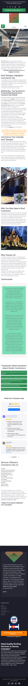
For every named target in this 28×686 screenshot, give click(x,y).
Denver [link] (6, 103)
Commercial (4, 608)
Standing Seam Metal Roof (7, 471)
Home (2, 605)
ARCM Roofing (7, 100)
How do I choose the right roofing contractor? (12, 389)
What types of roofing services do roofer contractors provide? (14, 372)
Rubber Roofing (4, 485)
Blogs (15, 499)
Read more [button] (8, 452)
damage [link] (11, 127)
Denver (8, 651)
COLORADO (12, 48)
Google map (10, 499)
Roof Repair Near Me (6, 473)
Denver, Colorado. (20, 574)
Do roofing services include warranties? (11, 385)
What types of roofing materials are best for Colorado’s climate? (12, 381)
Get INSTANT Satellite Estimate (13, 10)
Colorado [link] (12, 99)
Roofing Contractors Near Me (8, 470)
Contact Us (3, 610)
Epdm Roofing (4, 484)
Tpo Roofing (4, 479)
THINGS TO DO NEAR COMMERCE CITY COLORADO (12, 504)
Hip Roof (3, 468)
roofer (5, 575)
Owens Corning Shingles (7, 478)
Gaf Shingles (4, 476)
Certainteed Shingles (6, 481)
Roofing (7, 665)
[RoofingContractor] (14, 619)
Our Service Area (7, 588)
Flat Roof (3, 482)
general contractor (6, 657)
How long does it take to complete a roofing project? (14, 377)
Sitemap (3, 614)
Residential (3, 606)
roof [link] (23, 114)
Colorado (12, 651)
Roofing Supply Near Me (7, 474)
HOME (5, 48)
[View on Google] (4, 443)
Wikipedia (3, 499)
